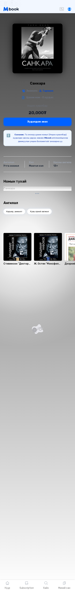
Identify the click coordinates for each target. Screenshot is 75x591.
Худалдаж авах (37, 121)
